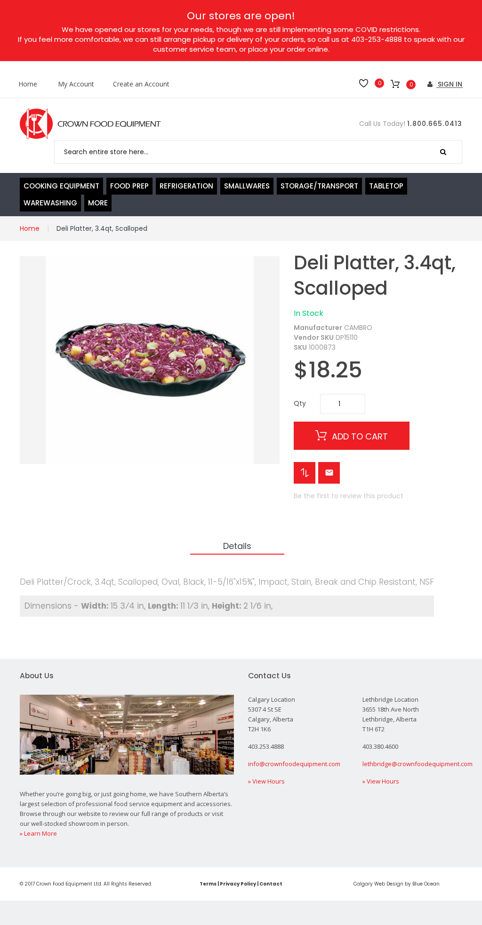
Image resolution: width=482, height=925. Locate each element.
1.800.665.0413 (434, 123)
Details (237, 546)
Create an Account (141, 84)
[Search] (443, 152)
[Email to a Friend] (329, 473)
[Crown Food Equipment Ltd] (90, 124)
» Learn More (38, 833)
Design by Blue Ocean (413, 883)
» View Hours (266, 781)
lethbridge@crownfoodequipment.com (417, 764)
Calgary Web (369, 883)
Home (27, 84)
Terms (208, 883)
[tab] (237, 547)
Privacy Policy (238, 883)
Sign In (449, 84)
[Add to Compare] (304, 473)
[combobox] (258, 152)
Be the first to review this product (348, 496)
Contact (270, 883)
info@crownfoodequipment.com (294, 764)
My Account (76, 84)
